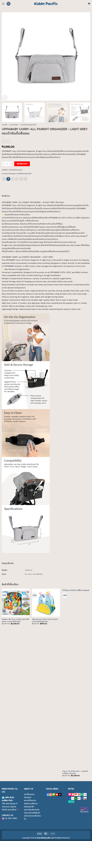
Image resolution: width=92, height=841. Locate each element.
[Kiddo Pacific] (46, 4)
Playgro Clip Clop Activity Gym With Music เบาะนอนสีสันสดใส (15, 620)
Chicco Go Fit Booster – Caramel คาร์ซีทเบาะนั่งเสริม (75, 772)
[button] (3, 4)
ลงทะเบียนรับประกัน (31, 809)
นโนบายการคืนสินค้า (32, 812)
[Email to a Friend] (17, 179)
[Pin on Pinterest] (21, 179)
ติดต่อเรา (27, 797)
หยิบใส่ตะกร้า (22, 163)
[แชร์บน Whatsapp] (4, 179)
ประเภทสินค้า (14, 125)
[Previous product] (8, 141)
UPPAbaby (12, 173)
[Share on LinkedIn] (26, 179)
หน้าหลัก (4, 125)
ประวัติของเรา (29, 794)
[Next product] (4, 141)
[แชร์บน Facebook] (8, 179)
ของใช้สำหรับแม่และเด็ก (28, 125)
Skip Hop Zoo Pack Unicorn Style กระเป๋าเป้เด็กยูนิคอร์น (45, 620)
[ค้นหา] (8, 4)
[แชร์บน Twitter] (13, 179)
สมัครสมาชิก (29, 806)
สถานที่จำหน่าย (30, 800)
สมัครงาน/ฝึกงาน (31, 803)
